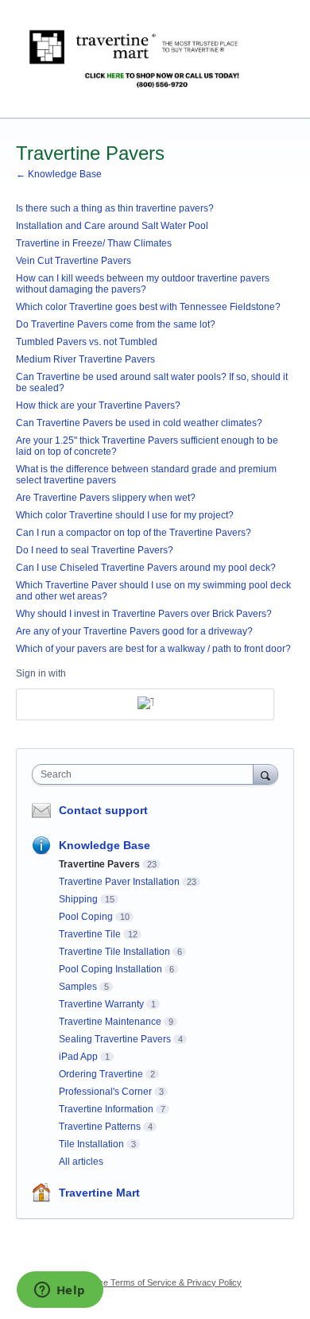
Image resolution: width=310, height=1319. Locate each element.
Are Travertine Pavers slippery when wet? (106, 497)
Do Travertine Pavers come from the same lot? (115, 324)
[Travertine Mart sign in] (145, 704)
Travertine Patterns (100, 1126)
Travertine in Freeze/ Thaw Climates (94, 243)
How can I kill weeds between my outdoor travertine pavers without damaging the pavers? (142, 284)
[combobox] (146, 774)
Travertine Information (106, 1109)
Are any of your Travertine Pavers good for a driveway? (134, 631)
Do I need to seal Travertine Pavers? (94, 550)
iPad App (78, 1056)
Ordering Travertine (101, 1074)
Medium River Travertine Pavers (85, 359)
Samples (78, 986)
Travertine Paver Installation (119, 881)
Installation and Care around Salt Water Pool (112, 225)
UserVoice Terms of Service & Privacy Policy (155, 1282)
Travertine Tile (90, 934)
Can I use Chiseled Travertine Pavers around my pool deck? (146, 567)
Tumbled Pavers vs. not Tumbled (86, 341)
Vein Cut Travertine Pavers (73, 260)
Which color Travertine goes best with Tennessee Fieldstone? (148, 306)
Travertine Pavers (99, 864)
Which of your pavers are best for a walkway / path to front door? (153, 648)
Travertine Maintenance (110, 1021)
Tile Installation (91, 1144)
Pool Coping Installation (110, 969)
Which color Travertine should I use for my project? (125, 515)
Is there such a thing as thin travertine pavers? (115, 208)
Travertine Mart (99, 1192)
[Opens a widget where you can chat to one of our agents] (59, 1291)
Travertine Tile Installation (114, 951)
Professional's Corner (105, 1091)
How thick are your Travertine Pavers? (98, 405)
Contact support (103, 810)
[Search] (265, 774)
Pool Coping (86, 916)
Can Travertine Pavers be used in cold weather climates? (139, 423)
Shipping (78, 899)
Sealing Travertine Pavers (115, 1039)
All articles (81, 1161)
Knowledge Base (104, 845)
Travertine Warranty (101, 1004)
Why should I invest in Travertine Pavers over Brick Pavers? (144, 613)
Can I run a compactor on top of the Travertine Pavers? (133, 532)
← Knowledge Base (59, 174)
